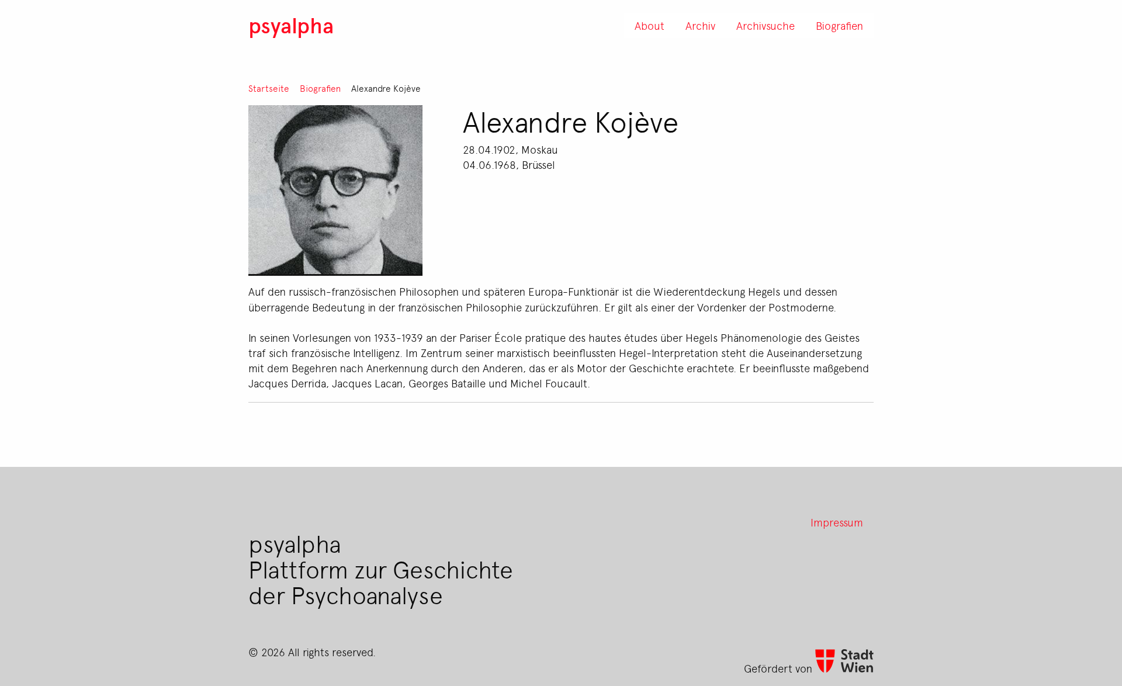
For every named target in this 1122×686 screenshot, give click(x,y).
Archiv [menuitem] (700, 25)
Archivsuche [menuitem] (765, 25)
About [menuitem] (649, 25)
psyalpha (291, 24)
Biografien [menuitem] (839, 25)
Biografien (320, 88)
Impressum (837, 522)
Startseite (268, 88)
